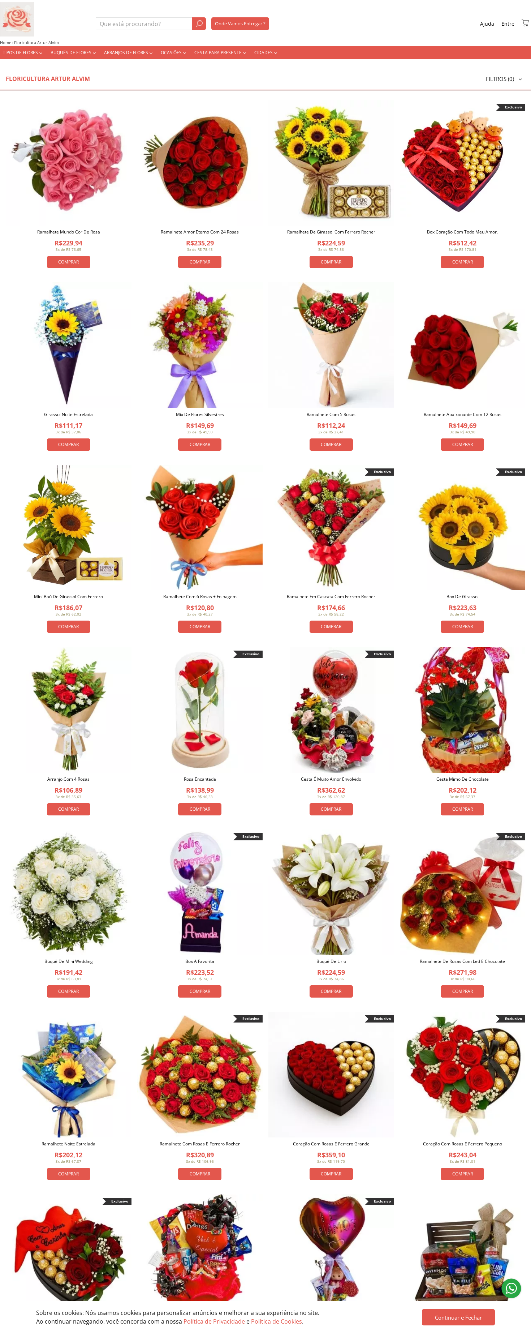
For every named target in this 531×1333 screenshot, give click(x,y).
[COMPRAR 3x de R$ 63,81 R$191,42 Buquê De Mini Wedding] (68, 892)
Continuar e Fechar (458, 1317)
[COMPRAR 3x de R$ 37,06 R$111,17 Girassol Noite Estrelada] (68, 345)
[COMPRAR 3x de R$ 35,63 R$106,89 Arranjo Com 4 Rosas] (68, 710)
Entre (507, 23)
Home (5, 42)
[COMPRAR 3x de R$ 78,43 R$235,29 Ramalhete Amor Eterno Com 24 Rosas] (200, 163)
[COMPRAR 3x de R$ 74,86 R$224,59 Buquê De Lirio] (331, 892)
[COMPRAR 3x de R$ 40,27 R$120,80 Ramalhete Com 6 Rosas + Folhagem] (200, 528)
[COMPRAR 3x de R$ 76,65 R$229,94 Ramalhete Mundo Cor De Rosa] (68, 163)
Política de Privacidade (214, 1321)
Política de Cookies (276, 1321)
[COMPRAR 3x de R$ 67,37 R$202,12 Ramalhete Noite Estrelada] (68, 1074)
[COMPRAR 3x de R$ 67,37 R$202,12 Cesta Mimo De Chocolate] (463, 710)
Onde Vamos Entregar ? (240, 23)
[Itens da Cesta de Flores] (525, 22)
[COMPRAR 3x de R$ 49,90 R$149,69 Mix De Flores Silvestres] (200, 345)
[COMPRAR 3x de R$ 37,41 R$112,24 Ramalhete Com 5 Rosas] (331, 345)
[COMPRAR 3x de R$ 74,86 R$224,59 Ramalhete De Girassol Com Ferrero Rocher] (331, 163)
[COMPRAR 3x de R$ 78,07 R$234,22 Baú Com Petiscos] (463, 1257)
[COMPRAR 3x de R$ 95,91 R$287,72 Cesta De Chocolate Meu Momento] (200, 1257)
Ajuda (487, 23)
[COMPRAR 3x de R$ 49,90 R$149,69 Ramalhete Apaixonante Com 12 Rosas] (463, 345)
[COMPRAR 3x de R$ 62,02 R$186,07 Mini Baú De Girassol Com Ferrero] (68, 528)
